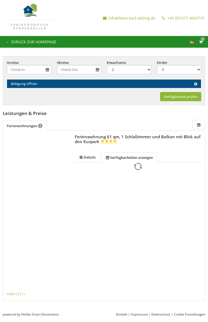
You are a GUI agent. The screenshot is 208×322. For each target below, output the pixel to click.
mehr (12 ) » (16, 293)
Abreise (63, 62)
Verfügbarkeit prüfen (180, 96)
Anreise (13, 62)
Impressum (139, 314)
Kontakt (121, 314)
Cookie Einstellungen (189, 314)
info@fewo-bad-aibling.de (132, 18)
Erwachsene (116, 62)
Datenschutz (160, 314)
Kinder (162, 62)
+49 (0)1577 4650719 (185, 18)
